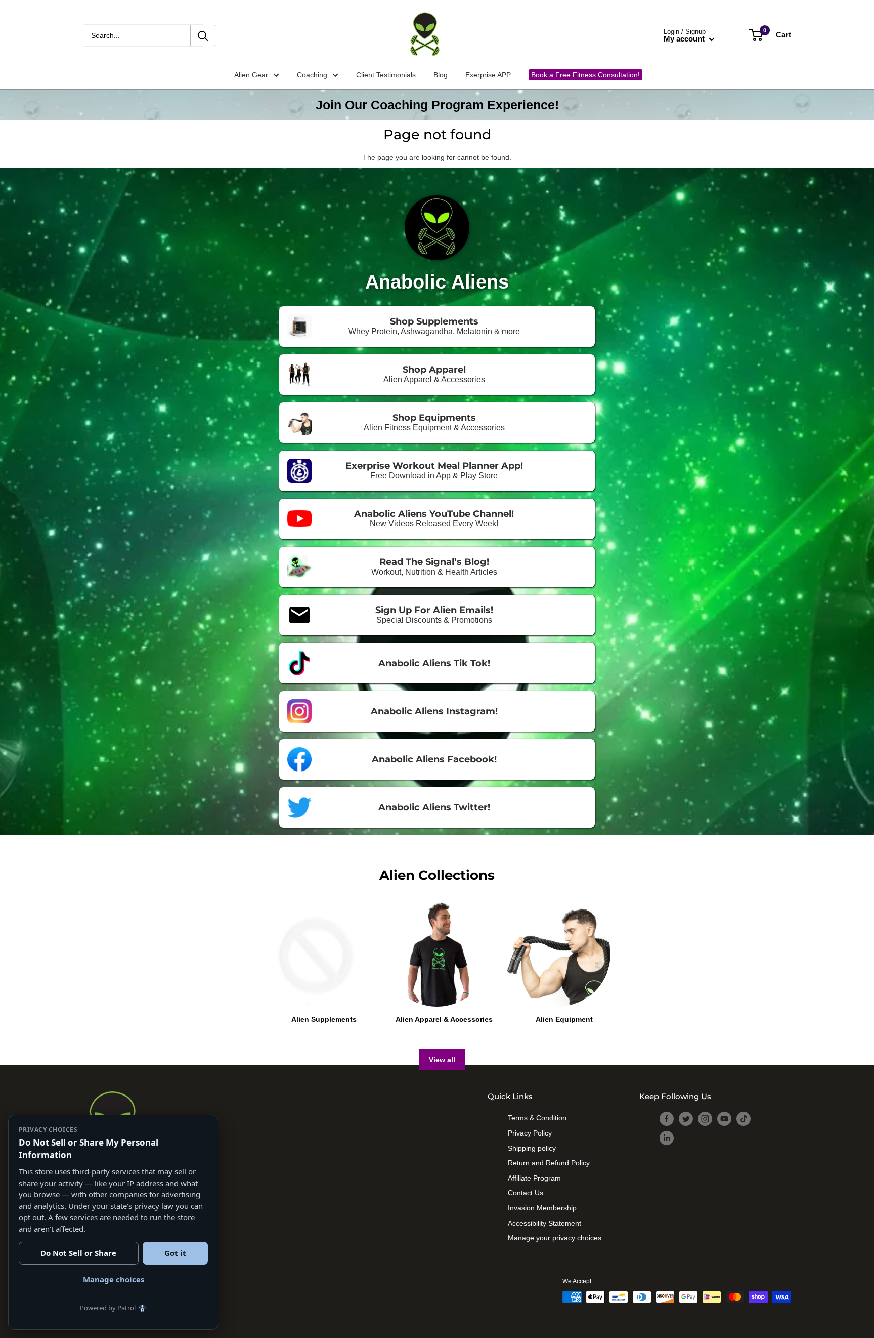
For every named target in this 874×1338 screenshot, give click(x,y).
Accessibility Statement (544, 1221)
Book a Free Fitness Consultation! (584, 74)
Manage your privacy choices (554, 1236)
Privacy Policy (530, 1131)
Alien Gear (256, 74)
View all (442, 1060)
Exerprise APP (488, 74)
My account (685, 38)
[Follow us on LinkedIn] (667, 1138)
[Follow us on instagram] (705, 1119)
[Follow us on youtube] (724, 1119)
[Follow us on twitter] (686, 1119)
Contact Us (525, 1191)
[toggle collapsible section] (267, 1184)
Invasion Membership (542, 1206)
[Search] (202, 35)
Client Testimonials (386, 74)
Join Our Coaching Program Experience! (437, 105)
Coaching (317, 74)
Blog (440, 74)
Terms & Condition (537, 1116)
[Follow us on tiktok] (743, 1119)
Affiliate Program (534, 1176)
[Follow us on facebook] (667, 1119)
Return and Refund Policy (549, 1161)
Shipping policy (532, 1146)
